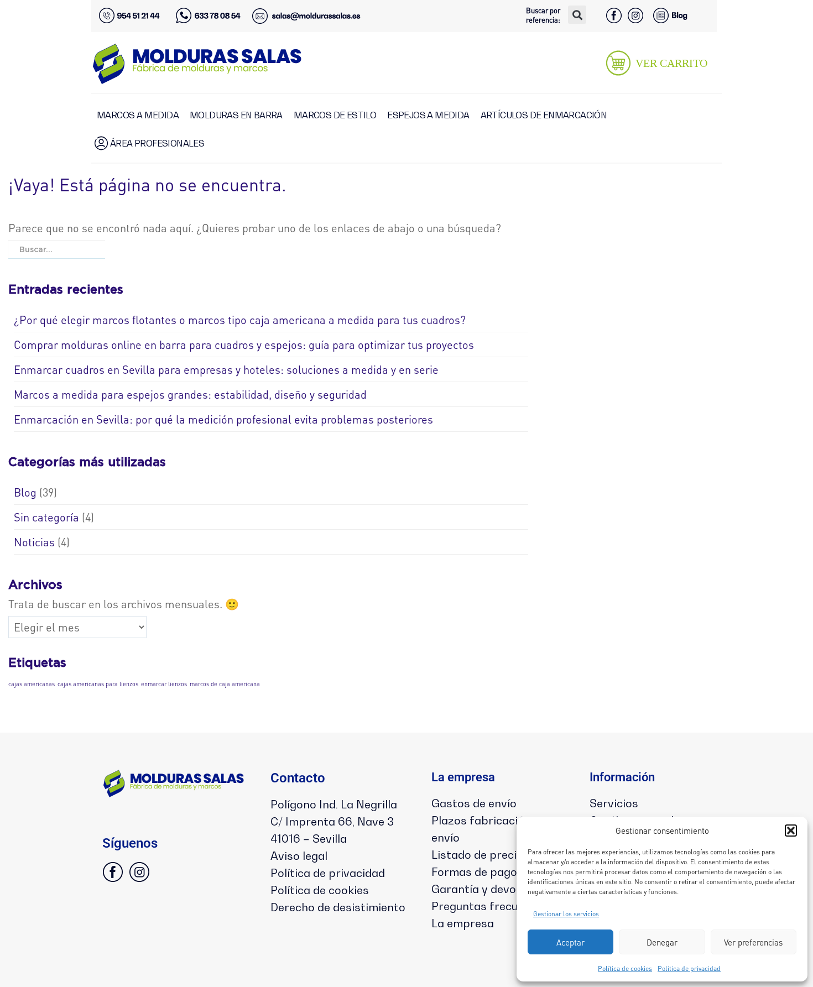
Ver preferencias (753, 942)
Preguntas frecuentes (489, 906)
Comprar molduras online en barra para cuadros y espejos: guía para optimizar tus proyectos (244, 344)
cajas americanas (31, 684)
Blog (25, 492)
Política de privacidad (689, 968)
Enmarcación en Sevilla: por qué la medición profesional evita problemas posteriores (223, 419)
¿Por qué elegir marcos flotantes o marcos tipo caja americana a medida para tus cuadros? (240, 319)
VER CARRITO (671, 63)
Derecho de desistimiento (337, 907)
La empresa (462, 923)
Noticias (34, 542)
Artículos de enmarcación (544, 115)
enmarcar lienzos (164, 684)
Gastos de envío (474, 803)
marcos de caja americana (225, 684)
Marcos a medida (138, 115)
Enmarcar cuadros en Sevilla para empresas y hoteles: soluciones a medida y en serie (226, 369)
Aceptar (570, 942)
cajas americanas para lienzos (98, 684)
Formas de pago (474, 872)
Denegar (662, 942)
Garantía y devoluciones (495, 889)
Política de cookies (625, 968)
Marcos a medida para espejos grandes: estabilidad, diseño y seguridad (190, 394)
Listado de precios (480, 854)
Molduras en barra (236, 115)
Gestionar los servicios (566, 914)
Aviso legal (298, 856)
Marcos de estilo (335, 115)
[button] (790, 830)
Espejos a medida (428, 115)
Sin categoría (46, 517)
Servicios (614, 803)
